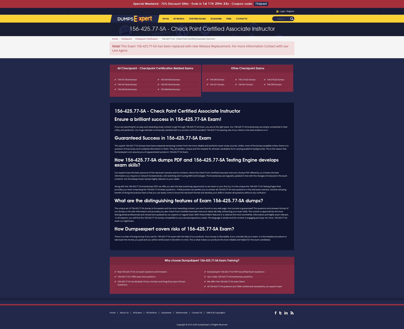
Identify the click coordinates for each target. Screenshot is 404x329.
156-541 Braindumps (127, 84)
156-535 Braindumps (170, 79)
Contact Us (241, 19)
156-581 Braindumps (170, 84)
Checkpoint (126, 38)
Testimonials (181, 312)
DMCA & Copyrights (216, 312)
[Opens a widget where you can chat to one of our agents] (382, 311)
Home (166, 19)
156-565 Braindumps (127, 89)
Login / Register (287, 11)
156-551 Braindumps (127, 79)
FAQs (228, 19)
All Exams (137, 312)
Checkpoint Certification (146, 38)
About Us (124, 312)
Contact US (197, 312)
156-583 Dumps (217, 79)
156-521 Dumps (217, 84)
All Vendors (178, 19)
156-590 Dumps (274, 84)
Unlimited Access (197, 19)
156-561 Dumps (245, 84)
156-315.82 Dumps (275, 79)
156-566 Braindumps (170, 89)
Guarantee (216, 19)
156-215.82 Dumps (246, 79)
